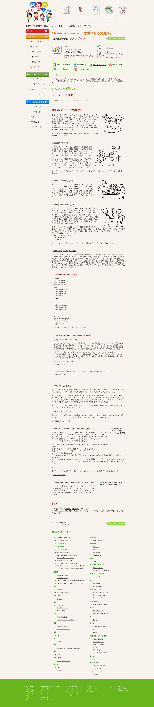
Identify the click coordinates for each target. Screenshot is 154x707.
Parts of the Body (62, 617)
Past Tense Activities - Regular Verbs (68, 563)
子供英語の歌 (109, 15)
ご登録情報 (34, 122)
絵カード (81, 15)
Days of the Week (98, 642)
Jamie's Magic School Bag (74, 429)
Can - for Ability (62, 549)
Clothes (59, 635)
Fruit (58, 667)
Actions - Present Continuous (65, 558)
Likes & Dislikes (98, 568)
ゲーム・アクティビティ (74, 689)
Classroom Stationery (63, 629)
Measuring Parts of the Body (65, 620)
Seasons (95, 647)
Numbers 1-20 (97, 586)
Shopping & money (99, 626)
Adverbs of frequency (63, 592)
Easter (95, 549)
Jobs (94, 561)
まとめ (76, 511)
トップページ (29, 689)
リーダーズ (122, 15)
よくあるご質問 (36, 107)
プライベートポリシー (93, 689)
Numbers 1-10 (97, 583)
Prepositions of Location (100, 604)
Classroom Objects (62, 626)
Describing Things (62, 578)
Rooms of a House (98, 598)
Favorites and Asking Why (101, 570)
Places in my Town (99, 595)
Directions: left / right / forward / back (68, 648)
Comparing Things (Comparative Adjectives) (70, 580)
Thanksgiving (97, 555)
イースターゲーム (37, 94)
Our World (96, 577)
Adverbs (59, 589)
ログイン (112, 1)
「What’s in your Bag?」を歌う (64, 251)
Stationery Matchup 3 (72, 509)
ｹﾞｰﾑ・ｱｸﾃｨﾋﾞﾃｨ (36, 79)
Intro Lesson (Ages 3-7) (64, 540)
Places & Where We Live (100, 592)
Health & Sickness (98, 540)
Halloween (96, 552)
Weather (95, 674)
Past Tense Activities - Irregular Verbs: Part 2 (70, 569)
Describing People (62, 575)
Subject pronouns (98, 611)
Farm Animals (61, 605)
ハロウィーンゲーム (38, 89)
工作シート (34, 57)
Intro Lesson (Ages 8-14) (64, 543)
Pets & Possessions (62, 608)
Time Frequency (98, 650)
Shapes (95, 620)
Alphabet (59, 599)
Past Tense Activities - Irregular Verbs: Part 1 (70, 566)
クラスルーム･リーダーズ (48, 699)
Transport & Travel (99, 665)
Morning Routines (62, 552)
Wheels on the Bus (98, 668)
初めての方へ (91, 691)
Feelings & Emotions (63, 661)
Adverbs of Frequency (100, 653)
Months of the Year (99, 644)
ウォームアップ (59, 100)
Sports (95, 632)
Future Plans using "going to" (66, 560)
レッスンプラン (67, 15)
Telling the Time (98, 639)
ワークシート (96, 15)
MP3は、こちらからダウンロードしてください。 (71, 327)
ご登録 (118, 1)
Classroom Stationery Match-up (66, 482)
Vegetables (60, 670)
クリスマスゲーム (37, 84)
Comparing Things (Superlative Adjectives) (70, 583)
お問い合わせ (35, 127)
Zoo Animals (61, 610)
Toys (94, 659)
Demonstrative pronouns (100, 613)
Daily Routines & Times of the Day (67, 555)
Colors (59, 642)
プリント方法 (35, 112)
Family (59, 654)
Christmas (96, 547)
